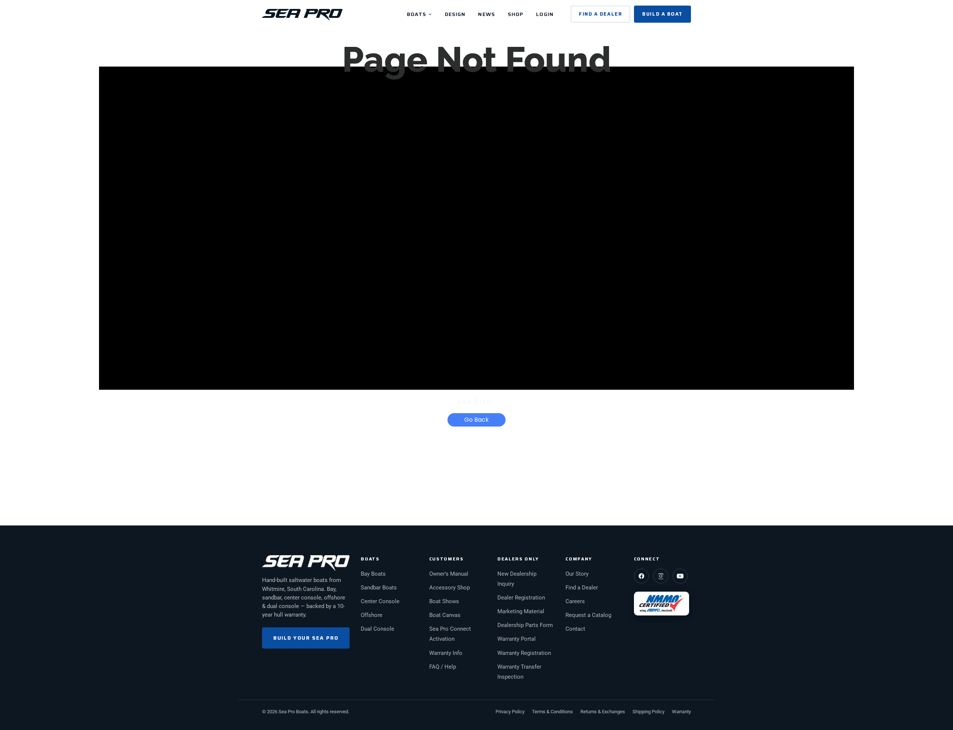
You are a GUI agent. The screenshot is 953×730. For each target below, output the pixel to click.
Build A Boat (662, 14)
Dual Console (377, 629)
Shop (515, 14)
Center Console (380, 601)
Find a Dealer (600, 14)
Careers (575, 601)
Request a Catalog (588, 615)
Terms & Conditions (552, 711)
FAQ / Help (442, 667)
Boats (417, 14)
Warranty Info (445, 653)
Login (545, 14)
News (486, 14)
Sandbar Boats (379, 588)
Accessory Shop (449, 588)
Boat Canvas (444, 615)
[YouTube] (680, 576)
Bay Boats (373, 574)
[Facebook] (641, 576)
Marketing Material (520, 611)
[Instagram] (660, 576)
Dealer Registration (521, 598)
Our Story (577, 574)
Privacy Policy (510, 711)
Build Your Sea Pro (305, 638)
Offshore (371, 615)
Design (455, 14)
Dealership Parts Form (525, 625)
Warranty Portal (516, 639)
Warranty (681, 711)
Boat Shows (444, 601)
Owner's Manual (448, 574)
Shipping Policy (648, 711)
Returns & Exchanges (602, 711)
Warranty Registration (524, 653)
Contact (575, 629)
